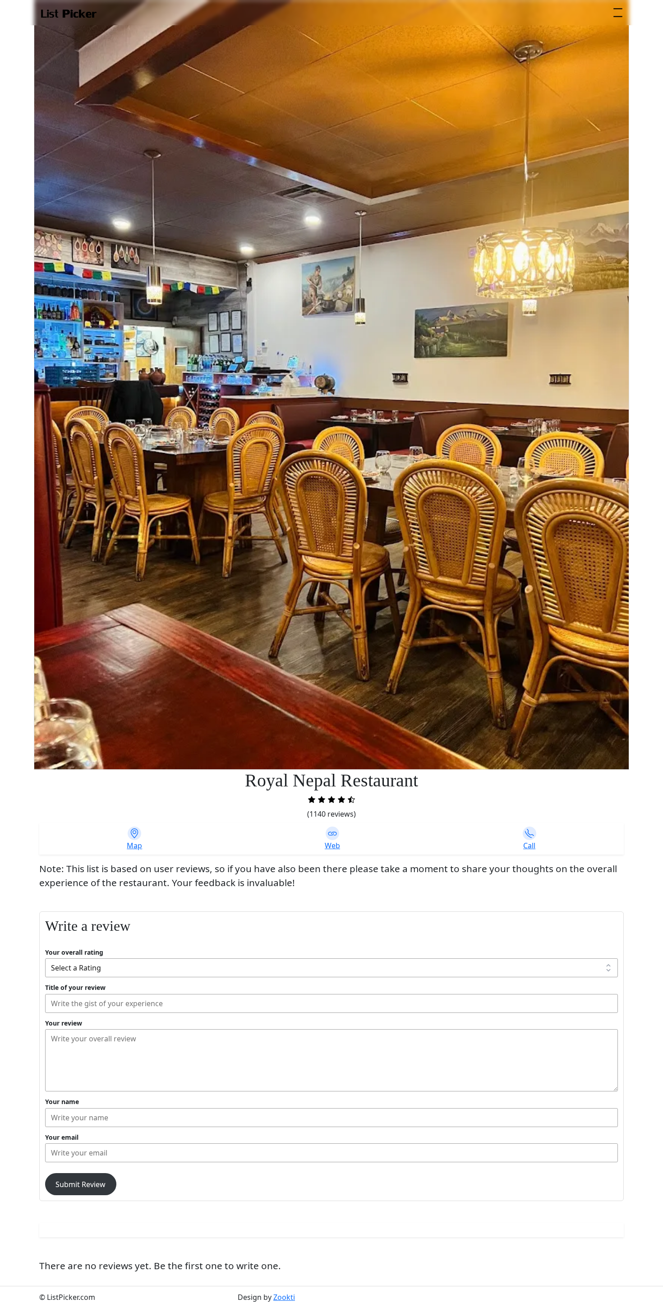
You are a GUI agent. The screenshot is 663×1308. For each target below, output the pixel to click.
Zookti (284, 1297)
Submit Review (80, 1184)
